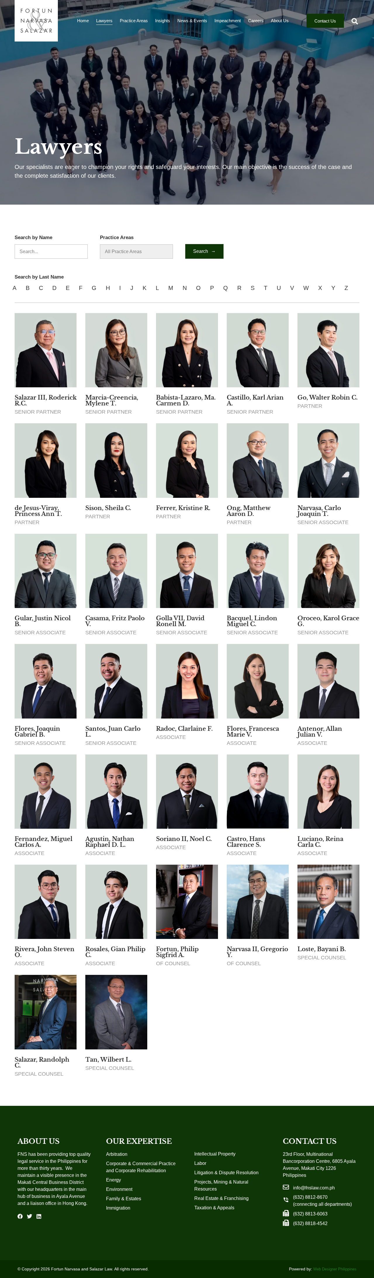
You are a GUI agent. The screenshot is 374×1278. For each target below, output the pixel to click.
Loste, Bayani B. (321, 949)
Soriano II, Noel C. (184, 838)
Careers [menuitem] (256, 20)
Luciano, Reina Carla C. (320, 841)
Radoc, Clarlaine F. (184, 728)
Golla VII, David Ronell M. (180, 621)
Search (204, 251)
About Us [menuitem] (280, 20)
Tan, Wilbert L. (108, 1059)
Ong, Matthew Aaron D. (248, 511)
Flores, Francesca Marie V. (253, 731)
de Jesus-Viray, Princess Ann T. (38, 511)
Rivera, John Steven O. (45, 952)
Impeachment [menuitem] (227, 20)
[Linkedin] (38, 1216)
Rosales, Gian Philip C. (115, 952)
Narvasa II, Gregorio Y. (257, 952)
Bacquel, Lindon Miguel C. (252, 621)
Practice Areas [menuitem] (134, 20)
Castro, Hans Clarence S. (246, 841)
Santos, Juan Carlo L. (113, 731)
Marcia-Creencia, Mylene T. (111, 400)
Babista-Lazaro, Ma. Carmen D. (186, 400)
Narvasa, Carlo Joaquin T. (319, 511)
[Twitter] (29, 1216)
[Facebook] (20, 1216)
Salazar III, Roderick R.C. (46, 400)
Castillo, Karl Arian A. (255, 400)
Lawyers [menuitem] (104, 20)
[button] (354, 21)
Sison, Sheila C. (108, 508)
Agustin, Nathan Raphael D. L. (109, 841)
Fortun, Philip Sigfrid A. (177, 952)
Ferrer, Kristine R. (183, 508)
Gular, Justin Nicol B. (43, 621)
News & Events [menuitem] (192, 20)
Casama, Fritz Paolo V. (115, 621)
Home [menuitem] (83, 20)
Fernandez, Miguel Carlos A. (43, 841)
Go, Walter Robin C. (327, 397)
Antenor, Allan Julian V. (319, 731)
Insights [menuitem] (162, 20)
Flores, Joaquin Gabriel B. (37, 731)
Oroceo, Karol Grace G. (328, 621)
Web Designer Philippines (334, 1269)
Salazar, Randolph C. (42, 1062)
